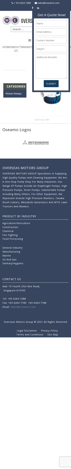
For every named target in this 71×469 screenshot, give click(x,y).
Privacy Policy (49, 330)
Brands (27, 47)
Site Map (52, 334)
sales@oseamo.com (48, 2)
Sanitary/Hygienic (13, 263)
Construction (10, 227)
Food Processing (12, 238)
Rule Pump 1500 (42, 119)
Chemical (8, 231)
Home (6, 47)
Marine (6, 255)
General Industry (12, 247)
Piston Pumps (13, 93)
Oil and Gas (9, 259)
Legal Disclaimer (27, 330)
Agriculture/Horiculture (16, 223)
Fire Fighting (10, 235)
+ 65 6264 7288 (22, 2)
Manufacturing (11, 251)
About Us (16, 49)
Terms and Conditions (29, 334)
